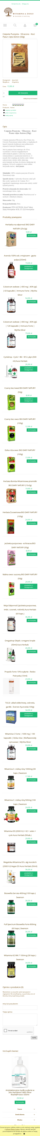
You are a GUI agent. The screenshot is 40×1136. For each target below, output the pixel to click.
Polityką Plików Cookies (13, 1129)
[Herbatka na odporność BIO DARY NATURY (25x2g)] (11, 239)
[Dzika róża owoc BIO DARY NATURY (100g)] (11, 464)
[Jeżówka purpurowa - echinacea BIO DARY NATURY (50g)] (11, 558)
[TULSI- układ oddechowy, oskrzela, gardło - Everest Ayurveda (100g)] (11, 717)
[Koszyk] (35, 25)
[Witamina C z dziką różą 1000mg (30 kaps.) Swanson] (11, 783)
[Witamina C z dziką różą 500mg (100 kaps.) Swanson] (11, 814)
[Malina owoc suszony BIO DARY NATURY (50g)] (11, 589)
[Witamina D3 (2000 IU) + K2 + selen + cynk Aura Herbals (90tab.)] (11, 845)
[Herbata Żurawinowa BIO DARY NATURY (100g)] (11, 526)
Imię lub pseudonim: (10, 1004)
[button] (5, 25)
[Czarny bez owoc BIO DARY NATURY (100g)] (11, 433)
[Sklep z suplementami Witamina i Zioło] (20, 12)
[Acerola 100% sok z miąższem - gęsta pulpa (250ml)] (11, 270)
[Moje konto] (25, 25)
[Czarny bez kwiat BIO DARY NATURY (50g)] (11, 402)
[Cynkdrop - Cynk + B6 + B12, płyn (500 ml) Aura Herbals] (11, 371)
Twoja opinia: (8, 1012)
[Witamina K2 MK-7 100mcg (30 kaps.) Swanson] (11, 970)
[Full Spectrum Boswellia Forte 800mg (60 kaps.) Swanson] (11, 938)
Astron (12, 107)
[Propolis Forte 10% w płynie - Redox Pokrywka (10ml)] (11, 686)
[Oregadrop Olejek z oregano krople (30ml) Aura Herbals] (11, 655)
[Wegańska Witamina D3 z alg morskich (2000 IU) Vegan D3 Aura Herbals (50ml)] (11, 876)
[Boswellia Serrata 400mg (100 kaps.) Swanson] (11, 907)
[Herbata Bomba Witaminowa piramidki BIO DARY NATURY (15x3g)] (11, 495)
